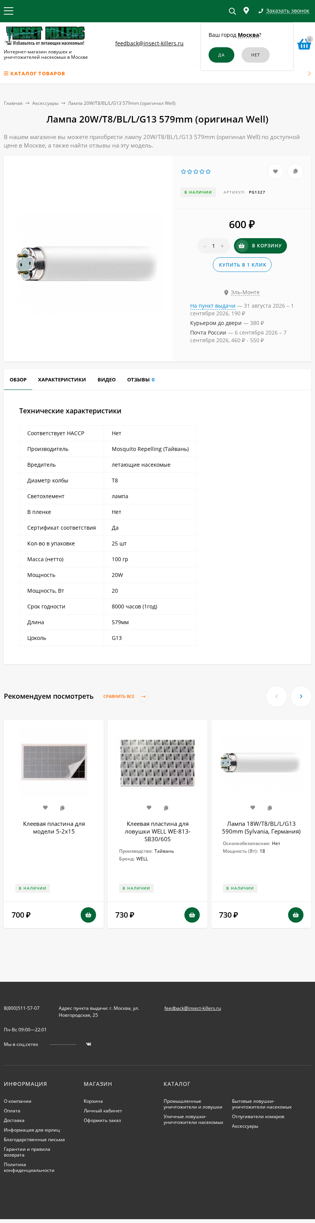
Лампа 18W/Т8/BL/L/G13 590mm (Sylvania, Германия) (261, 827)
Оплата (12, 1110)
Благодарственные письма (34, 1139)
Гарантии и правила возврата (27, 1152)
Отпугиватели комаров (258, 1116)
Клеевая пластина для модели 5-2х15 (54, 827)
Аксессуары (45, 103)
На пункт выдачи (212, 305)
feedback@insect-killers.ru (149, 43)
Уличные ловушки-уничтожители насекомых (193, 1119)
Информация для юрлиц (32, 1130)
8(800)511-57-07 (22, 1008)
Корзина (93, 1101)
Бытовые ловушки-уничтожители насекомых (262, 1104)
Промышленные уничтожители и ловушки (193, 1104)
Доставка (14, 1120)
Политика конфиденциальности (29, 1167)
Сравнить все (119, 696)
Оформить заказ (102, 1120)
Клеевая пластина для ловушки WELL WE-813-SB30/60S (158, 831)
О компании (18, 1101)
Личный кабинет (103, 1110)
